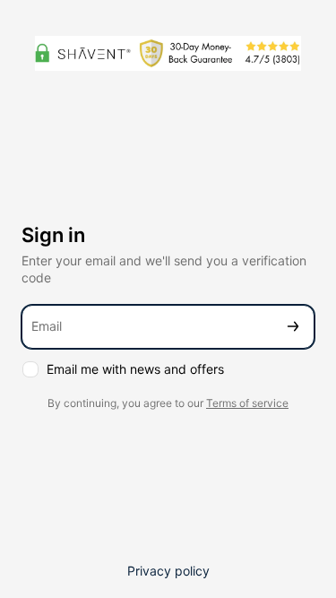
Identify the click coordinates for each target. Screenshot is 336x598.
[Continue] (293, 326)
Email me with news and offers (135, 369)
